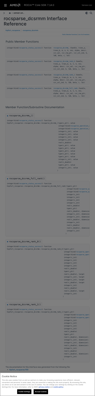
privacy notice (44, 387)
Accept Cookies (41, 392)
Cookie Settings (24, 392)
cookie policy (58, 387)
